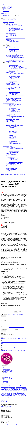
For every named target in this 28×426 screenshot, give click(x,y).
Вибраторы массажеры (11, 24)
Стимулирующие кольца (14, 87)
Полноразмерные (13, 51)
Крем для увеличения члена (15, 60)
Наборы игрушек (10, 88)
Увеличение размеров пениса (13, 56)
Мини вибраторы (13, 30)
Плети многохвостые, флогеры (16, 148)
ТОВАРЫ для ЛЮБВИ (8, 22)
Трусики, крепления (13, 93)
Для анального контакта (14, 109)
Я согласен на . (13, 327)
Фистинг (11, 82)
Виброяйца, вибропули (11, 36)
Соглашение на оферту (6, 406)
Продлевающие (12, 108)
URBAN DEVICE (10, 170)
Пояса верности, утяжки (11, 168)
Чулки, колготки (12, 137)
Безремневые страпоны (14, 90)
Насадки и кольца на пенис (12, 84)
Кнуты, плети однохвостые (15, 149)
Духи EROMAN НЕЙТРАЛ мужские (9, 347)
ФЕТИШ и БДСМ (7, 146)
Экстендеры (11, 58)
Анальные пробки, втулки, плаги (16, 73)
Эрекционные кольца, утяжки (13, 54)
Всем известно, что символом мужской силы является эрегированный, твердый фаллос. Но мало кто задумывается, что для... (13, 395)
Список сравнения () (12, 19)
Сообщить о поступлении (9, 222)
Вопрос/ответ (6, 8)
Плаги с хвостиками (13, 78)
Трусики (11, 135)
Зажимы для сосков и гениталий (13, 163)
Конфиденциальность (8, 370)
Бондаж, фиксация (10, 157)
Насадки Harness (12, 94)
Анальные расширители (14, 79)
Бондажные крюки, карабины (15, 162)
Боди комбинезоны (13, 133)
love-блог (7, 13)
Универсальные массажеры (15, 31)
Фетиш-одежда (9, 165)
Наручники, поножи (13, 158)
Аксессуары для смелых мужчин (13, 144)
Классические (12, 50)
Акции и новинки (7, 6)
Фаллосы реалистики (14, 41)
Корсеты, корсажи (13, 131)
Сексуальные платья (13, 132)
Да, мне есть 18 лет (5, 424)
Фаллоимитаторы (10, 40)
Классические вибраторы (14, 28)
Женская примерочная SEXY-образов (14, 125)
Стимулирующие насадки (15, 85)
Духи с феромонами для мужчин (16, 117)
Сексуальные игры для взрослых (13, 98)
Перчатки (11, 142)
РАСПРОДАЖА (4, 173)
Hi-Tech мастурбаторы (14, 49)
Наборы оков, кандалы (14, 159)
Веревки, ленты (12, 160)
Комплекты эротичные (14, 130)
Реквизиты (5, 381)
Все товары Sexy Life (8, 223)
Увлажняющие (12, 105)
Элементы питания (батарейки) (13, 101)
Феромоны (8, 115)
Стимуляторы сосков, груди (12, 35)
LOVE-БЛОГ (6, 11)
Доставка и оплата (7, 7)
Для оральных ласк (13, 110)
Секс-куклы (8, 46)
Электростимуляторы (11, 169)
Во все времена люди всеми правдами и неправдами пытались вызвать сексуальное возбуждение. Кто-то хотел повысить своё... (14, 387)
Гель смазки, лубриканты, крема (13, 104)
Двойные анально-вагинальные (16, 29)
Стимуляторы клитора (11, 33)
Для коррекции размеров (14, 111)
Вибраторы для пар (10, 83)
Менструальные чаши (11, 122)
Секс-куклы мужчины (11, 44)
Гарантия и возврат (7, 371)
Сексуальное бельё (13, 126)
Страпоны (8, 89)
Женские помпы (10, 39)
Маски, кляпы (9, 153)
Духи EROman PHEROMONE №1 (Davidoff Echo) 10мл (13, 338)
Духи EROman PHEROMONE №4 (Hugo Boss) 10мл (13, 350)
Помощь (2, 13)
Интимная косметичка (8, 103)
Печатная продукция (11, 99)
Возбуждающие (12, 106)
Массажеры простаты (11, 52)
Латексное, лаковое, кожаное (15, 139)
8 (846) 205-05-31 (5, 15)
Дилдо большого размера (14, 42)
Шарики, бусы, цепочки (14, 76)
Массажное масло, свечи (11, 121)
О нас (4, 367)
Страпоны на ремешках (14, 92)
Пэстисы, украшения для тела (15, 143)
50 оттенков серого (13, 65)
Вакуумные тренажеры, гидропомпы (14, 55)
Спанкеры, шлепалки (14, 151)
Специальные (12, 114)
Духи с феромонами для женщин (16, 116)
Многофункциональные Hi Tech (16, 26)
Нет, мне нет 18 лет (14, 424)
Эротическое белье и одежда (9, 124)
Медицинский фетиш (11, 154)
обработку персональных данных (15, 314)
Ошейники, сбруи (10, 167)
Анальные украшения (14, 77)
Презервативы (9, 120)
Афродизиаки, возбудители (12, 119)
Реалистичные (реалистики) (15, 25)
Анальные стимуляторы (14, 74)
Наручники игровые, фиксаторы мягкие (18, 68)
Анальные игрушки (10, 72)
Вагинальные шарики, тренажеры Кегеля (15, 38)
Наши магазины (7, 4)
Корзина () (4, 19)
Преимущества (6, 369)
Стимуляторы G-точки (11, 34)
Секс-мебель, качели (10, 155)
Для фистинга (12, 112)
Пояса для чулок (12, 136)
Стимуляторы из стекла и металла (16, 67)
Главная (2, 174)
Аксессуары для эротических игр (13, 63)
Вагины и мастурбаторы (11, 47)
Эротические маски (13, 141)
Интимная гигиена (13, 81)
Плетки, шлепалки (10, 147)
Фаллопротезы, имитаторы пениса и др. (15, 61)
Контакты (5, 9)
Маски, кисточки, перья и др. (15, 66)
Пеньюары (11, 127)
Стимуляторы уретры (11, 164)
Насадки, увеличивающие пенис (16, 57)
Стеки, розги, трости (13, 152)
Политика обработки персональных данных (11, 407)
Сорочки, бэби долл (13, 128)
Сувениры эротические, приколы (13, 100)
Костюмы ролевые (13, 138)
